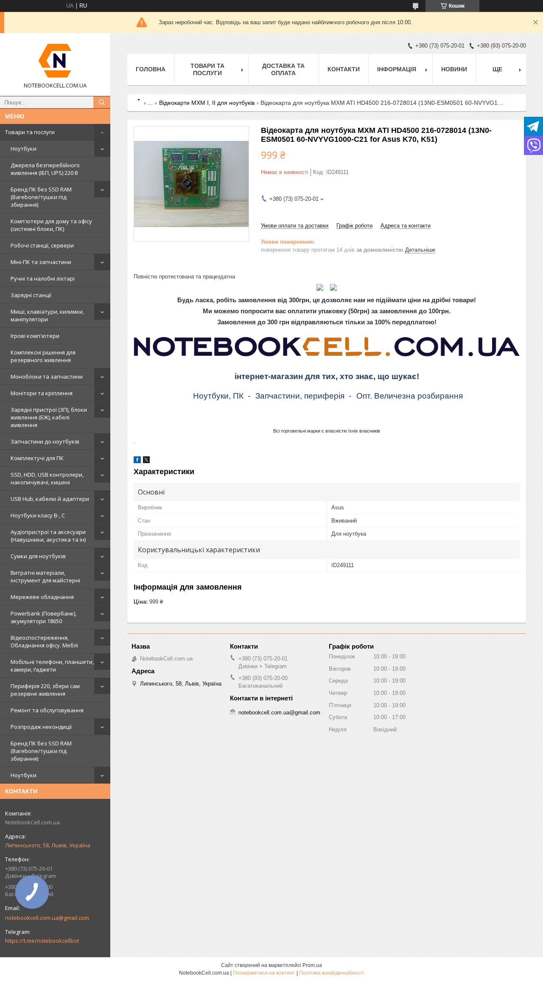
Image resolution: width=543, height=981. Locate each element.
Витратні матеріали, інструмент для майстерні (45, 576)
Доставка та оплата (283, 69)
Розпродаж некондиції (41, 727)
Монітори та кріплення (42, 393)
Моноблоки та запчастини (47, 376)
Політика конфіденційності (331, 973)
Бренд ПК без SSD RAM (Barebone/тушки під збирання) (41, 197)
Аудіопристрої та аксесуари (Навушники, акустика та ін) (48, 535)
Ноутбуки (23, 148)
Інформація (396, 69)
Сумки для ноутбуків (38, 556)
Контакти (343, 69)
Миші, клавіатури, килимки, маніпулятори (47, 315)
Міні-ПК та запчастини (41, 262)
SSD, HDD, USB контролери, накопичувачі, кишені (47, 478)
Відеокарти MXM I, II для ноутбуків (207, 102)
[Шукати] (101, 102)
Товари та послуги (30, 132)
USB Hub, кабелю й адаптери (50, 499)
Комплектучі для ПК (37, 458)
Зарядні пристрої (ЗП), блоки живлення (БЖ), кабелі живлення (49, 417)
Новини (454, 69)
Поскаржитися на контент (264, 973)
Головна (150, 69)
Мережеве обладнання (42, 597)
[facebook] (137, 461)
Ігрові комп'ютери (35, 336)
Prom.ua (312, 965)
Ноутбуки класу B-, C (38, 515)
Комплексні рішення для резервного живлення (43, 356)
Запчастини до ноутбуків (45, 441)
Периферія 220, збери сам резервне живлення (45, 689)
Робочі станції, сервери (42, 245)
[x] (146, 461)
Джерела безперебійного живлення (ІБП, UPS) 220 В (45, 169)
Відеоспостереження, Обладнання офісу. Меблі (44, 641)
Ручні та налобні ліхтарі (43, 278)
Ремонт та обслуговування (47, 710)
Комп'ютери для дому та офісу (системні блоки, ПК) (51, 225)
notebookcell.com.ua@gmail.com (47, 918)
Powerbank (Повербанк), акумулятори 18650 (43, 617)
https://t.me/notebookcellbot (42, 940)
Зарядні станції (31, 295)
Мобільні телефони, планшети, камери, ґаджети (52, 665)
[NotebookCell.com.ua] (55, 60)
